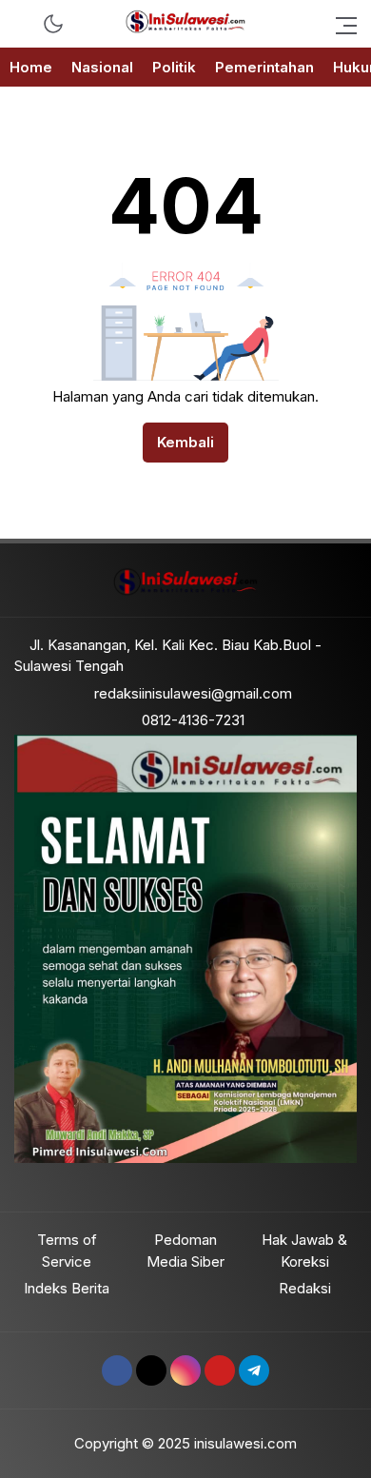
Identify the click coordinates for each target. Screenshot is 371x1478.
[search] (23, 24)
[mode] (53, 24)
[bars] (340, 24)
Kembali (185, 442)
